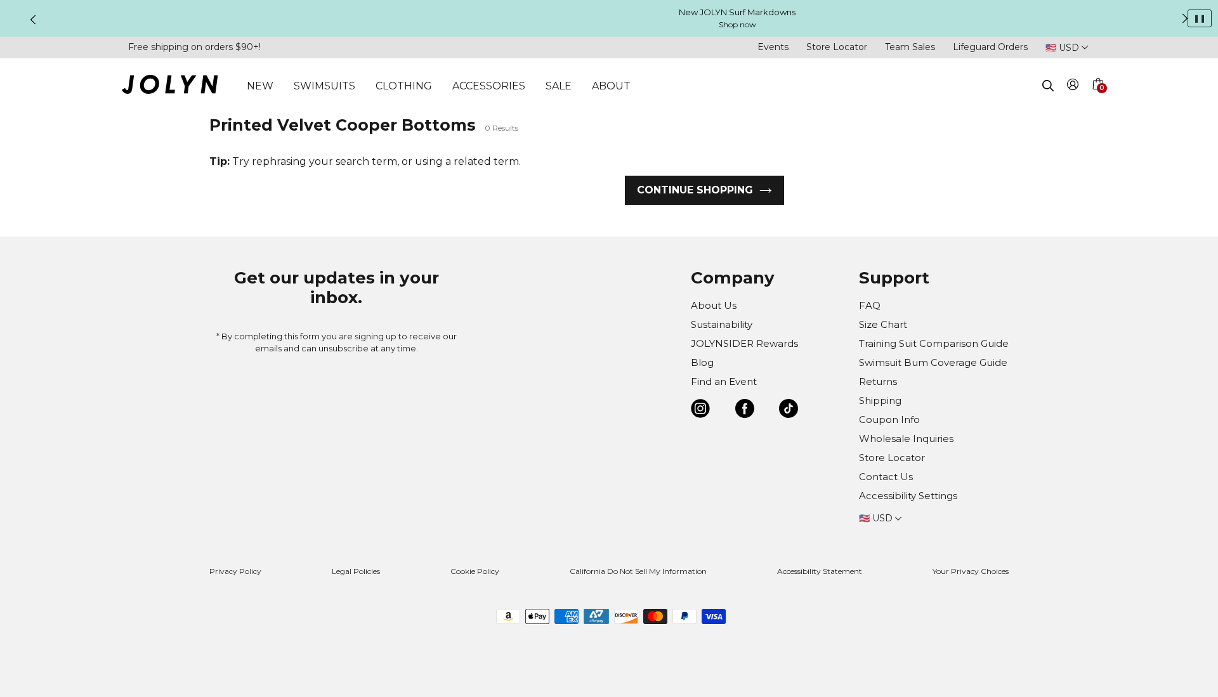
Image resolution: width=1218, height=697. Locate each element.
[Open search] (1048, 85)
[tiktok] (788, 410)
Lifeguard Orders (990, 47)
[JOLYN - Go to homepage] (170, 86)
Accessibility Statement (819, 571)
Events (773, 47)
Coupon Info (889, 420)
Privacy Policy (235, 571)
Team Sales (910, 47)
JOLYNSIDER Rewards (744, 343)
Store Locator (836, 47)
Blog (702, 362)
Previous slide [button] (33, 19)
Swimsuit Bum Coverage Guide (933, 362)
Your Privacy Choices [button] (971, 571)
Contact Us (886, 477)
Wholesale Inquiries (906, 439)
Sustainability (721, 324)
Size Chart (883, 324)
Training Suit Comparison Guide (934, 343)
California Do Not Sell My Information (638, 571)
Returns (878, 381)
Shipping (880, 400)
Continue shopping (695, 190)
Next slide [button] (1185, 18)
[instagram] (700, 410)
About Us (714, 305)
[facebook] (744, 410)
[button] (1097, 99)
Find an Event (724, 381)
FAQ (870, 305)
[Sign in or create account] (1073, 86)
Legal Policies (356, 571)
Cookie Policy (474, 571)
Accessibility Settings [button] (908, 496)
